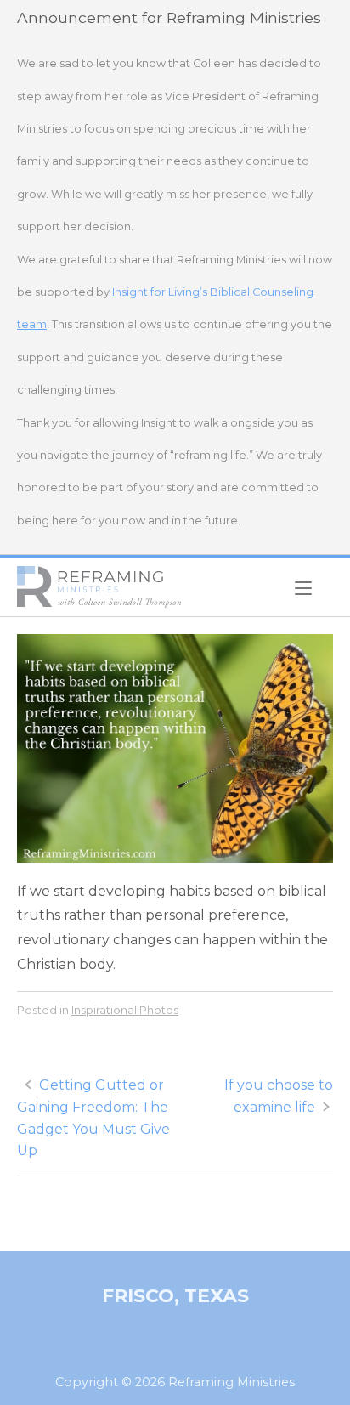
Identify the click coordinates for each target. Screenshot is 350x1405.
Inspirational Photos (124, 1010)
